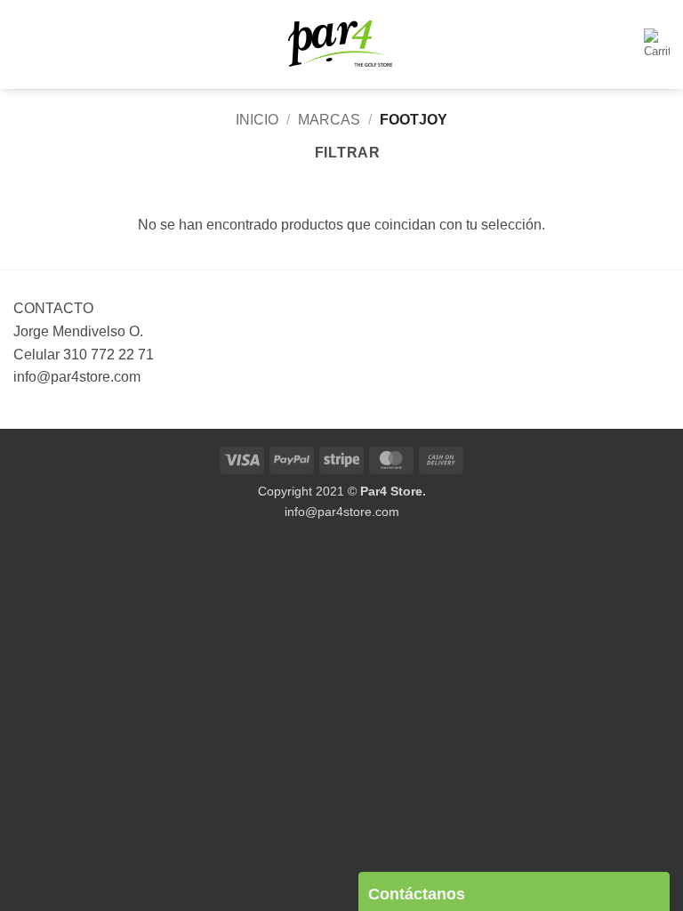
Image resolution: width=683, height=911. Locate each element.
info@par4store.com (342, 511)
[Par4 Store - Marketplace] (341, 45)
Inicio (257, 119)
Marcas (329, 119)
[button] (24, 44)
